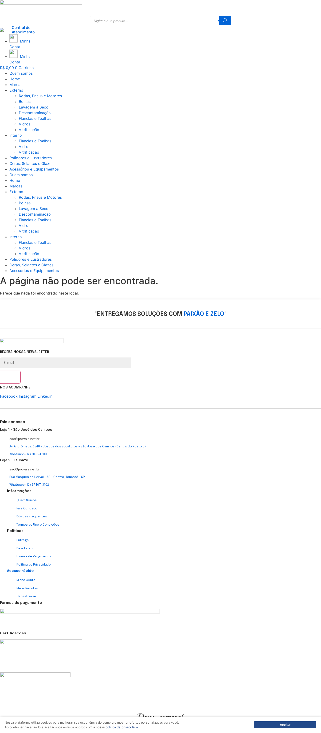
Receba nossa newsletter (24, 352)
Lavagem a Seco (33, 107)
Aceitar (285, 724)
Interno (15, 135)
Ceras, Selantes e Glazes (31, 163)
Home (14, 79)
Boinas (25, 101)
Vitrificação (29, 129)
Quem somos (21, 73)
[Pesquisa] (225, 20)
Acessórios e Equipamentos (34, 169)
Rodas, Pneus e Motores (40, 95)
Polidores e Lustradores (30, 157)
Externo (16, 90)
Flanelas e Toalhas (35, 118)
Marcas (15, 84)
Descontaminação (35, 112)
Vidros (24, 124)
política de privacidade (122, 727)
